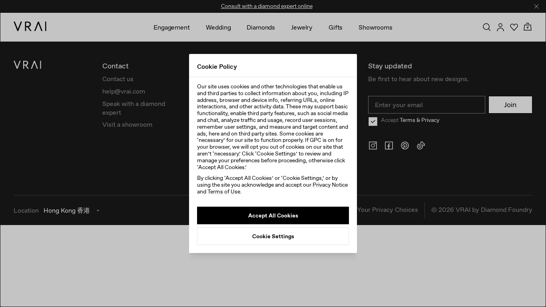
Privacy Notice (330, 185)
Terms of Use (223, 191)
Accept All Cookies (273, 215)
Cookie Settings (273, 236)
